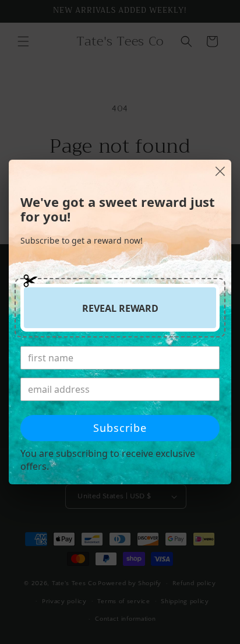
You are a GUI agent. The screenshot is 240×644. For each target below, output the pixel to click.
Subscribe (120, 428)
